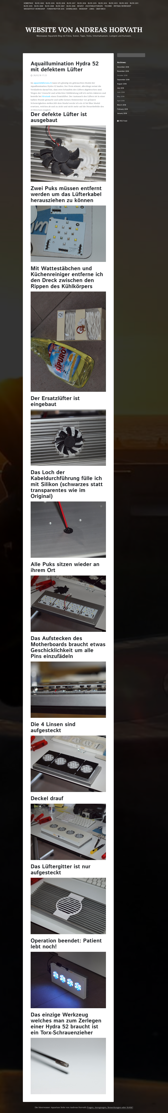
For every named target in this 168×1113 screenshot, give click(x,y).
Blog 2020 (39, 3)
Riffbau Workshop (122, 6)
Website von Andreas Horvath (84, 29)
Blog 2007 (60, 6)
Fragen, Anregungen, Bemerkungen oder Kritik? (110, 1107)
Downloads (71, 9)
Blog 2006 (71, 6)
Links (91, 9)
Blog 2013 (113, 3)
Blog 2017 (71, 3)
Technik (108, 6)
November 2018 (123, 71)
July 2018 (120, 88)
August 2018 (122, 84)
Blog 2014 (102, 3)
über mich (100, 9)
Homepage (28, 3)
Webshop (83, 9)
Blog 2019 (50, 3)
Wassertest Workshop (34, 9)
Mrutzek (46, 96)
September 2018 (123, 79)
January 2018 (122, 113)
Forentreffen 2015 (55, 9)
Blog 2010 (28, 6)
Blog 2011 (134, 3)
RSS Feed (123, 121)
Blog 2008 (49, 6)
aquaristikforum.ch (43, 83)
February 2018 (122, 109)
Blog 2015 (92, 3)
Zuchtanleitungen (94, 6)
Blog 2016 (81, 3)
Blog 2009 (38, 6)
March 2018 (121, 105)
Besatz (80, 6)
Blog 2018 (60, 3)
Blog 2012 (123, 3)
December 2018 (123, 67)
